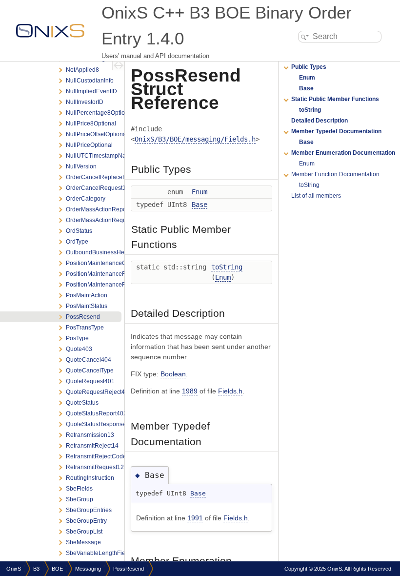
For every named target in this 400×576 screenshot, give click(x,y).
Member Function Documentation (335, 174)
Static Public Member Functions (335, 99)
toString (226, 267)
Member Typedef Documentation (336, 131)
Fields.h (230, 391)
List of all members (316, 195)
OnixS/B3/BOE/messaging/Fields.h (195, 139)
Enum (199, 192)
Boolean (173, 374)
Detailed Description (319, 120)
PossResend (128, 569)
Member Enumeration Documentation (343, 152)
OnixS (13, 569)
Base (199, 204)
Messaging (88, 569)
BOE (57, 569)
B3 (36, 569)
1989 (190, 391)
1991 (195, 518)
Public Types (308, 66)
